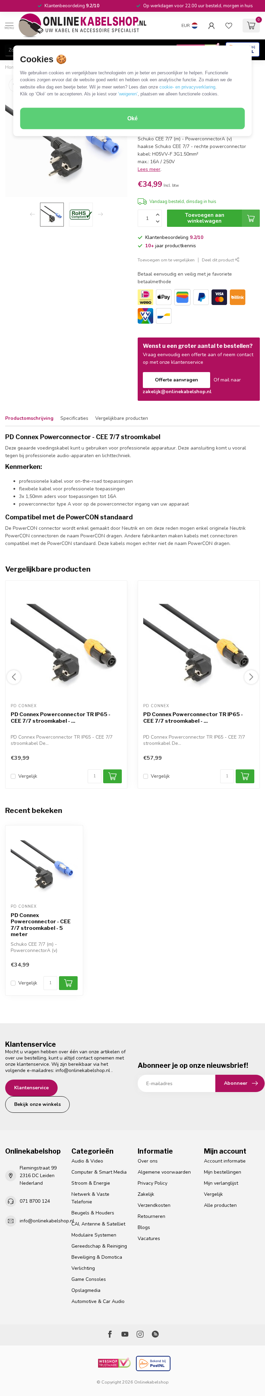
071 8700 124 (35, 1201)
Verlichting (83, 1268)
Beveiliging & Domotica (96, 1257)
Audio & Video (87, 1161)
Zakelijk (146, 1194)
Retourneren (151, 1216)
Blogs (144, 1227)
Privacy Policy (152, 1183)
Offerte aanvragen (176, 380)
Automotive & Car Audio (98, 1301)
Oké (132, 118)
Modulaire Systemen (93, 1235)
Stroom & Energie (90, 1183)
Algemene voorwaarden (164, 1172)
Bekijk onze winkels (37, 1104)
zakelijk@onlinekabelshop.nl (177, 391)
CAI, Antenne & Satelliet (98, 1224)
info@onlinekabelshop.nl (83, 1070)
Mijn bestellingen (222, 1172)
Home (11, 67)
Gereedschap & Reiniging (99, 1246)
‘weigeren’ (128, 93)
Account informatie (225, 1161)
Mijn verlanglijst (221, 1183)
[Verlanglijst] (228, 26)
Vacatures (149, 1238)
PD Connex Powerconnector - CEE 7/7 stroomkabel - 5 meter (41, 924)
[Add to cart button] (68, 983)
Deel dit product (218, 260)
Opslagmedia (85, 1290)
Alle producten (220, 1205)
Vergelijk (27, 776)
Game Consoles (88, 1279)
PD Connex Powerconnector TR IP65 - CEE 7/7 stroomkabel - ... (60, 718)
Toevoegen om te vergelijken (166, 260)
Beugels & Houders (92, 1213)
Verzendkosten (154, 1205)
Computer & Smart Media (99, 1172)
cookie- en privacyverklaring (187, 86)
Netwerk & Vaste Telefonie (90, 1198)
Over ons (148, 1161)
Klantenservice (31, 1087)
